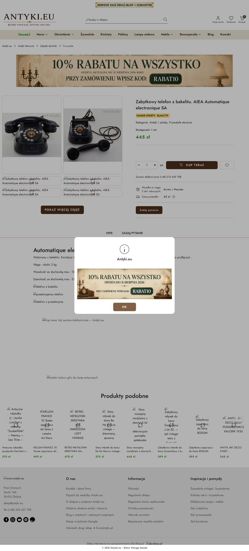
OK (124, 307)
